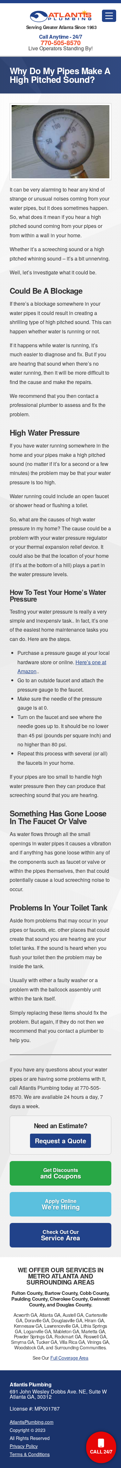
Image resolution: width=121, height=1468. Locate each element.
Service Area (60, 1235)
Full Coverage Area (69, 1358)
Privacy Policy (24, 1446)
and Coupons (60, 1173)
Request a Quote (60, 1140)
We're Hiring (61, 1204)
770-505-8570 (61, 42)
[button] (109, 16)
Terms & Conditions (30, 1454)
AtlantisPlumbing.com (32, 1422)
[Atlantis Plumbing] (60, 16)
